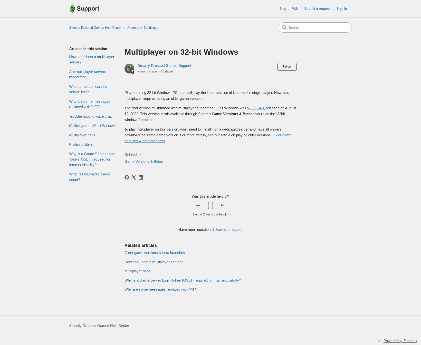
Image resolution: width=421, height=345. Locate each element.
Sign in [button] (341, 8)
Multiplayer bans (82, 135)
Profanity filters (81, 144)
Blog (282, 8)
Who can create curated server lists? (88, 89)
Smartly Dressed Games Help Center (95, 28)
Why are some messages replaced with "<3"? (89, 104)
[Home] (84, 8)
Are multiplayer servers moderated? (87, 74)
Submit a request (317, 8)
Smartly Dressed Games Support (164, 65)
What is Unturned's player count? (89, 177)
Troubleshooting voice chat (90, 116)
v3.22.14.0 (255, 108)
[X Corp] (134, 177)
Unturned (132, 28)
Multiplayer (151, 28)
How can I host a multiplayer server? (91, 59)
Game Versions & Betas (143, 161)
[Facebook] (126, 177)
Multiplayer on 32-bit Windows (93, 125)
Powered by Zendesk (400, 341)
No (223, 205)
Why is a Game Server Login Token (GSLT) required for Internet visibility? (92, 159)
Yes (197, 205)
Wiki (295, 8)
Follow (287, 66)
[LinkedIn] (141, 177)
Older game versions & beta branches (154, 253)
